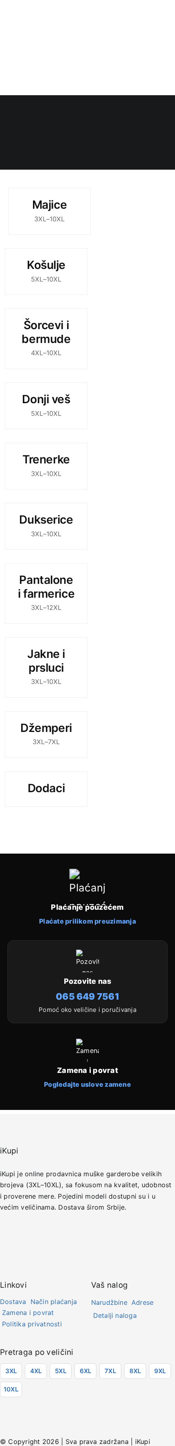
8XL (135, 1371)
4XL (36, 1371)
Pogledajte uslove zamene (87, 1084)
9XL (160, 1371)
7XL (110, 1371)
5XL (60, 1371)
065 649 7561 (87, 997)
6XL (86, 1371)
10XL (11, 1389)
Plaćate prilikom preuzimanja (87, 921)
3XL (11, 1371)
